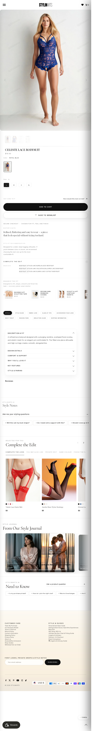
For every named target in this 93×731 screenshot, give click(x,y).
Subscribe (52, 662)
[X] (9, 681)
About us (8, 639)
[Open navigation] (19, 5)
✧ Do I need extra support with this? (50, 423)
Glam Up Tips (47, 313)
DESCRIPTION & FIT (16, 333)
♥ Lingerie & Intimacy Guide (58, 641)
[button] (6, 504)
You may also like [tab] (34, 452)
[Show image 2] (14, 139)
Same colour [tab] (65, 452)
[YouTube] (17, 681)
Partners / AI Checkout (56, 637)
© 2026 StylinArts (12, 685)
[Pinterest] (13, 681)
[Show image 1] (8, 139)
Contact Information (11, 633)
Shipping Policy (10, 635)
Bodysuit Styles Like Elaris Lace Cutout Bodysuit (39, 271)
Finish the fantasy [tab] (83, 452)
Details (7, 313)
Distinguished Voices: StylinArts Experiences (63, 628)
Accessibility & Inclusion (13, 641)
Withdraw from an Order (13, 645)
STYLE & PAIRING (15, 371)
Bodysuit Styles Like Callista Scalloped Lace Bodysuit (41, 268)
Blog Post (52, 629)
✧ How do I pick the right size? (42, 593)
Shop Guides (9, 643)
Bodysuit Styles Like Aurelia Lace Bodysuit (36, 265)
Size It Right (9, 318)
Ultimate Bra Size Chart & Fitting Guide (61, 633)
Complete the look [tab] (15, 452)
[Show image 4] (28, 139)
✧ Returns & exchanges (66, 593)
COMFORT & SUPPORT (17, 356)
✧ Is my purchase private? (17, 593)
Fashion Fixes (24, 318)
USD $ (41, 683)
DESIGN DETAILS (15, 351)
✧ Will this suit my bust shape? (17, 423)
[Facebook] (5, 681)
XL (29, 185)
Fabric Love (33, 313)
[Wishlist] (82, 4)
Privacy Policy (9, 637)
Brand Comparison (55, 639)
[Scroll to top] (86, 724)
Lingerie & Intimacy (55, 635)
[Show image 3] (21, 139)
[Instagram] (22, 681)
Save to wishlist (47, 215)
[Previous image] (5, 80)
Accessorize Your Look (65, 313)
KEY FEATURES (14, 366)
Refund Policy (9, 631)
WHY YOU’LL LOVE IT (17, 361)
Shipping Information (58, 318)
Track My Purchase (11, 626)
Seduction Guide (40, 318)
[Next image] (86, 80)
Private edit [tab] (51, 452)
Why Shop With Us (55, 631)
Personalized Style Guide (57, 626)
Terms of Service (10, 629)
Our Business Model (11, 628)
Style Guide (19, 313)
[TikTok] (26, 681)
